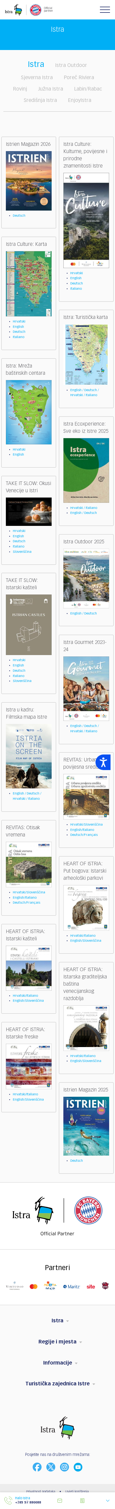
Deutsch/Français (84, 835)
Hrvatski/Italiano (82, 936)
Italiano (76, 289)
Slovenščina (22, 552)
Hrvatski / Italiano (83, 508)
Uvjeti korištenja (77, 1491)
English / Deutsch (83, 513)
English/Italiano (82, 830)
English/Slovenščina (85, 941)
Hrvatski (76, 273)
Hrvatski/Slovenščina (86, 824)
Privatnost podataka (40, 1491)
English (76, 278)
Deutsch (19, 216)
